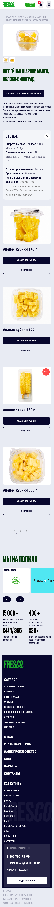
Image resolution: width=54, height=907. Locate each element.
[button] (19, 895)
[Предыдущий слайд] (7, 40)
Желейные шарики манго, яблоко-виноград (27, 20)
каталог (21, 17)
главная (10, 17)
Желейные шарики (36, 17)
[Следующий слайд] (46, 40)
